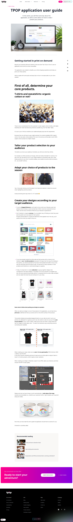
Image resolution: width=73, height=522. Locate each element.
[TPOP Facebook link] (61, 509)
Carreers (59, 500)
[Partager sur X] (67, 60)
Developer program (27, 512)
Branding (8, 507)
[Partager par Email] (67, 71)
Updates (59, 505)
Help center (43, 500)
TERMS (59, 502)
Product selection (26, 509)
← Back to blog (11, 6)
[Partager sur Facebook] (67, 64)
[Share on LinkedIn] (67, 67)
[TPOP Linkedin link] (58, 509)
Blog (24, 500)
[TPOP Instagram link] (64, 509)
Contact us (43, 505)
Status (42, 507)
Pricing (7, 509)
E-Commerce (8, 500)
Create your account (48, 475)
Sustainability (9, 505)
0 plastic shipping (26, 505)
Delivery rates (26, 502)
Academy (42, 502)
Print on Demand (9, 502)
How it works (26, 507)
